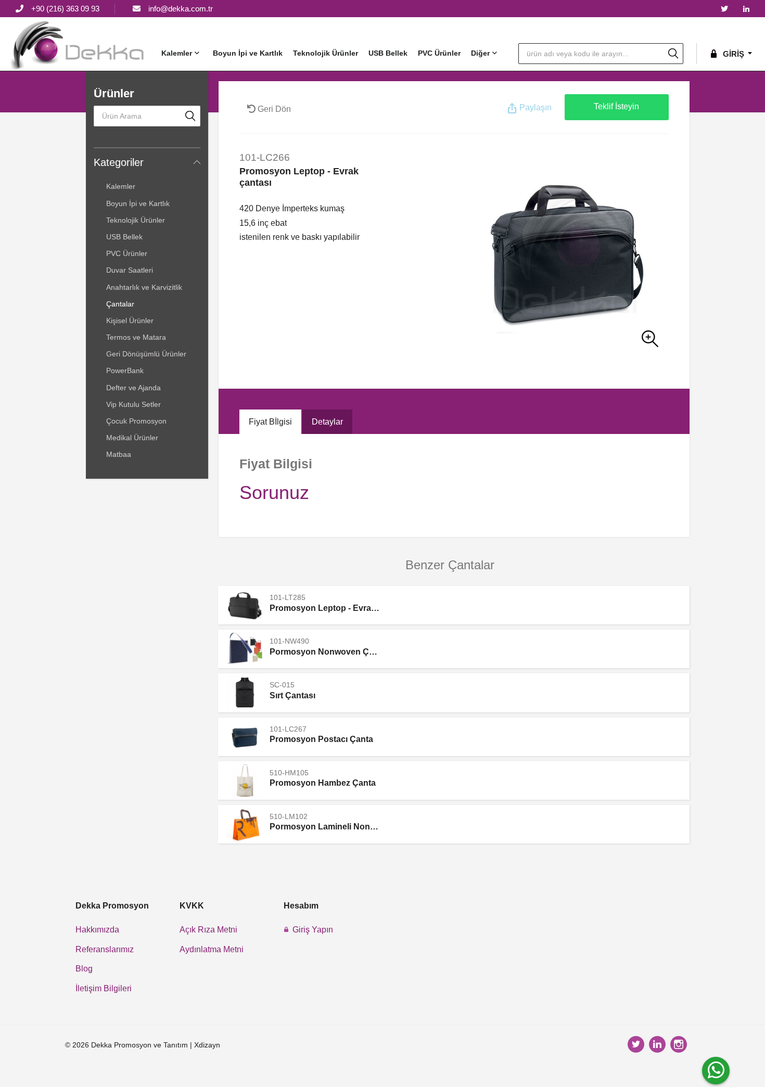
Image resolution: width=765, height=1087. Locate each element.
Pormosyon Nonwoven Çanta (328, 651)
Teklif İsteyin (616, 106)
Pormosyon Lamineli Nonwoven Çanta (346, 826)
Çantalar (120, 304)
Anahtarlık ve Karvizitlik (144, 287)
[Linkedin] (746, 9)
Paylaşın (534, 107)
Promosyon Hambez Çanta (323, 782)
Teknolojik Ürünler (325, 53)
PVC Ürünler (439, 53)
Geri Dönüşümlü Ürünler (146, 354)
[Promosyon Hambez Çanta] (245, 780)
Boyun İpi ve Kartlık (248, 53)
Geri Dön (273, 109)
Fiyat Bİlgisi (270, 421)
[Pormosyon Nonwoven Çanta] (245, 649)
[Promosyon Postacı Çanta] (245, 737)
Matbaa (118, 454)
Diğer (480, 53)
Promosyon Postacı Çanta (321, 739)
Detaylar (327, 421)
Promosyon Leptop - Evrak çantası (338, 608)
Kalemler (176, 53)
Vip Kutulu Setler (133, 404)
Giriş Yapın (312, 929)
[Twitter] (724, 9)
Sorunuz (274, 492)
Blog (84, 968)
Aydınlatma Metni (212, 949)
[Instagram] (680, 1045)
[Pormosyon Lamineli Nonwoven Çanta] (245, 824)
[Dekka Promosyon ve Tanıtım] (78, 45)
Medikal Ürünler (132, 437)
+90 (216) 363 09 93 (65, 8)
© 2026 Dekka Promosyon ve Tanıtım (126, 1045)
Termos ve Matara (136, 337)
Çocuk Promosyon (136, 421)
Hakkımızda (97, 929)
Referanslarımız (104, 949)
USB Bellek (387, 53)
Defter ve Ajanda (133, 387)
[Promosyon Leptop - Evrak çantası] (527, 253)
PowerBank (125, 370)
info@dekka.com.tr (180, 8)
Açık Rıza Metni (208, 929)
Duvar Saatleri (129, 270)
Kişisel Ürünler (130, 320)
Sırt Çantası (292, 695)
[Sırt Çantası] (245, 692)
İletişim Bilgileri (103, 988)
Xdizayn (207, 1045)
